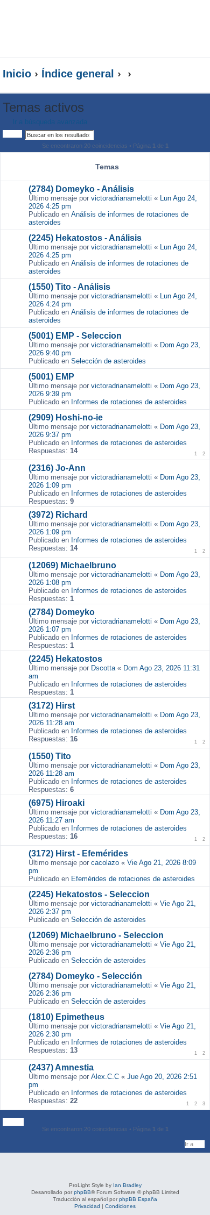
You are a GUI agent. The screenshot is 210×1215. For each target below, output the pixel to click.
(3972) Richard (58, 514)
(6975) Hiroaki (57, 802)
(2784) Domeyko (62, 612)
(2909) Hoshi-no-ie (66, 417)
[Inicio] (77, 29)
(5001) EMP (51, 376)
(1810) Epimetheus (66, 1016)
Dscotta (103, 668)
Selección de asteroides (108, 361)
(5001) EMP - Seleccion (75, 335)
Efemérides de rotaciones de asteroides (133, 879)
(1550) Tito (50, 756)
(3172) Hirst (52, 705)
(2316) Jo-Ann (57, 468)
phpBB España (138, 1199)
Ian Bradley (127, 1185)
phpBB (82, 1192)
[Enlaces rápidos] (185, 74)
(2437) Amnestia (61, 1067)
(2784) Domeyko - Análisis (81, 189)
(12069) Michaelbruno (72, 565)
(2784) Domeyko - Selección (85, 976)
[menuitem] (177, 19)
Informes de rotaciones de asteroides (129, 402)
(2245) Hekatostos (65, 658)
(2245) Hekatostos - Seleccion (89, 894)
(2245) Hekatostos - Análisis (85, 237)
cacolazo (105, 863)
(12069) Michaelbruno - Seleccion (96, 935)
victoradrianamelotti (121, 198)
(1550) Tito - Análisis (69, 286)
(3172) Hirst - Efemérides (78, 853)
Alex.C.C (105, 1077)
